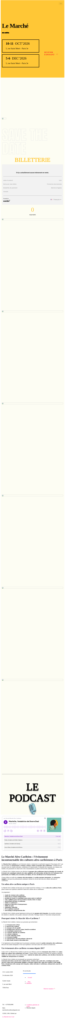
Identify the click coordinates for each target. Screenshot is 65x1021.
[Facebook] (11, 992)
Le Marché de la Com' (8, 1017)
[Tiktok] (11, 998)
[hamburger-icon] (61, 3)
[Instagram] (11, 995)
